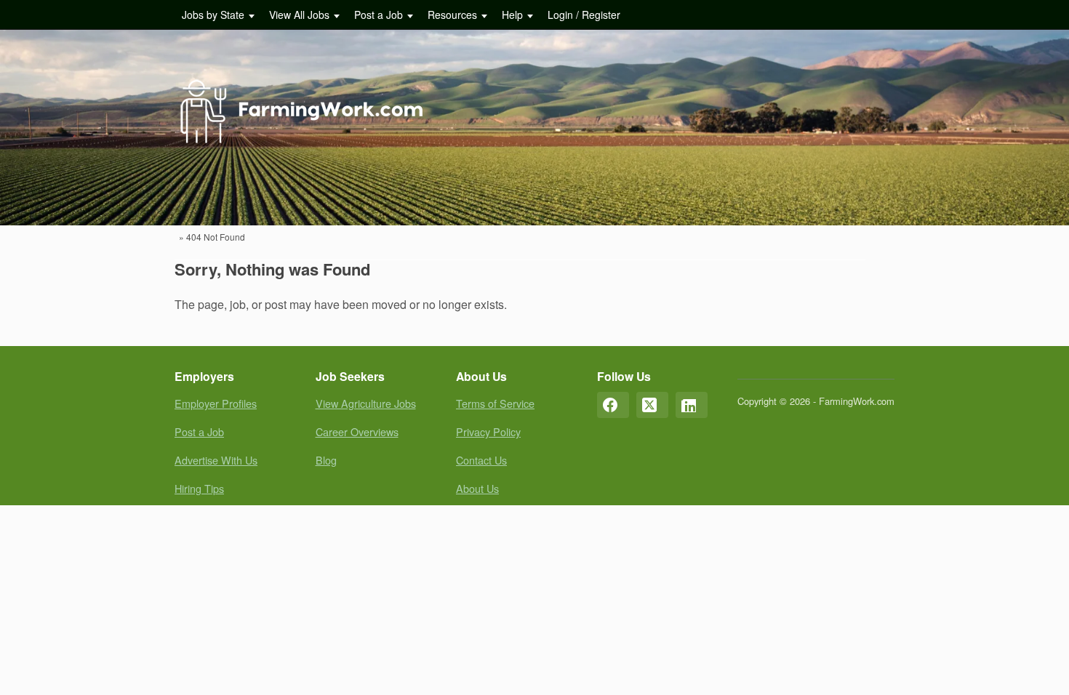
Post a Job (378, 14)
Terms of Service (495, 403)
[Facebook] (613, 405)
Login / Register (584, 14)
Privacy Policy (488, 431)
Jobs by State (213, 14)
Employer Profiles (216, 403)
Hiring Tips (199, 488)
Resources (452, 14)
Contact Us (481, 459)
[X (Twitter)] (652, 405)
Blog (326, 459)
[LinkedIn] (692, 405)
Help (512, 14)
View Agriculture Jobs (366, 403)
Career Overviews (357, 431)
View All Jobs (299, 14)
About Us (477, 488)
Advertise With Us (216, 459)
